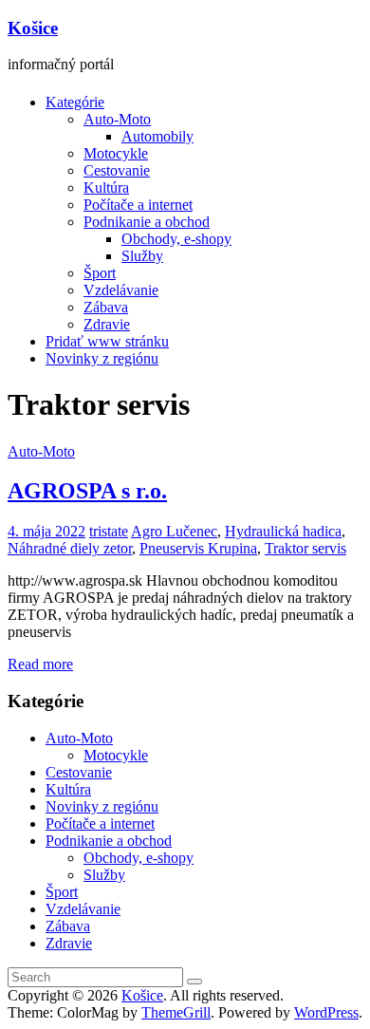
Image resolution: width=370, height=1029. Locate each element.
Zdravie (106, 324)
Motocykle (115, 153)
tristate (108, 531)
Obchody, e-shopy (176, 239)
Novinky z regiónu (102, 358)
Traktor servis (305, 548)
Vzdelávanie (120, 290)
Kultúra (106, 187)
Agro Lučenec (174, 531)
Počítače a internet (138, 204)
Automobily (157, 136)
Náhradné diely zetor (70, 548)
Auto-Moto (117, 119)
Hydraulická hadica (283, 531)
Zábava (105, 307)
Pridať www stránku (107, 341)
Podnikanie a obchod (146, 222)
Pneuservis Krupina (198, 548)
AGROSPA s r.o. (87, 490)
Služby (142, 256)
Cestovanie (116, 170)
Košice (33, 28)
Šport (99, 273)
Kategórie (75, 102)
